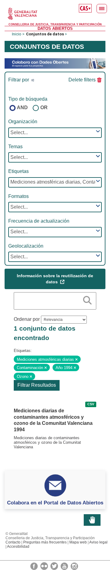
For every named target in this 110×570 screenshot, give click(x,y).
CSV (90, 404)
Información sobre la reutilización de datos (55, 278)
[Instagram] (74, 566)
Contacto (13, 542)
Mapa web (78, 542)
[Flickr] (44, 566)
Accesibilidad (18, 546)
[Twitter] (54, 566)
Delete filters (82, 79)
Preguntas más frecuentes (45, 542)
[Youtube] (65, 566)
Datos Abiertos (55, 28)
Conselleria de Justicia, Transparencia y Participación (55, 24)
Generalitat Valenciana (55, 14)
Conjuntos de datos (45, 34)
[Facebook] (34, 566)
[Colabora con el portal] (55, 63)
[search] (87, 299)
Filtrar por (19, 79)
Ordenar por (27, 319)
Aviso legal (98, 542)
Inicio (16, 34)
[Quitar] (76, 359)
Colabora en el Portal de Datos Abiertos (55, 503)
